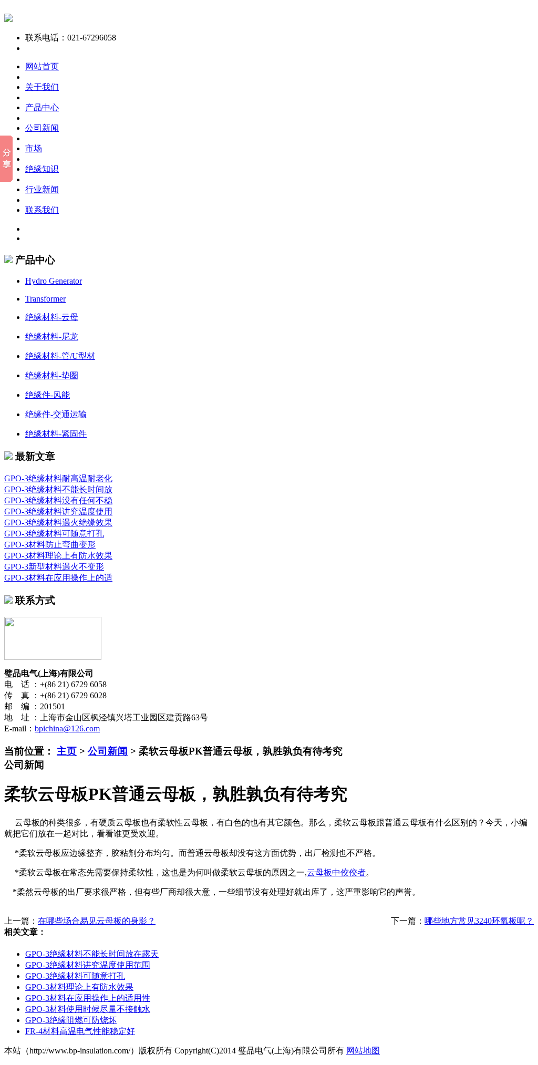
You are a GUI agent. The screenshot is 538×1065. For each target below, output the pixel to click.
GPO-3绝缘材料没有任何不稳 (58, 500)
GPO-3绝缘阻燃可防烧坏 (71, 1020)
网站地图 (363, 1050)
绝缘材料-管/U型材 (60, 355)
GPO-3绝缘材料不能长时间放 (58, 489)
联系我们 (42, 209)
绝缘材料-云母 (51, 317)
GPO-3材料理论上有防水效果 (58, 555)
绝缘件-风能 (47, 394)
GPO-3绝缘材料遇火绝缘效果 (58, 522)
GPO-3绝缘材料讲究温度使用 (58, 511)
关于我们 (42, 86)
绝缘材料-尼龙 (51, 336)
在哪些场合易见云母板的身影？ (97, 920)
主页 (67, 751)
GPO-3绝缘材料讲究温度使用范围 (87, 964)
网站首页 (42, 66)
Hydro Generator (53, 280)
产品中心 (42, 107)
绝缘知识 (42, 168)
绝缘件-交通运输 (56, 414)
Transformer (45, 298)
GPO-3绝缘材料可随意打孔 (54, 533)
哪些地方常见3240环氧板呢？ (479, 920)
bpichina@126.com (67, 728)
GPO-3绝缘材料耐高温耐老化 (58, 478)
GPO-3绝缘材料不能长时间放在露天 (92, 953)
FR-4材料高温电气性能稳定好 (80, 1031)
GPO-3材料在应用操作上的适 (58, 577)
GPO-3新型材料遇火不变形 (54, 566)
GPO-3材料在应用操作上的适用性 (87, 998)
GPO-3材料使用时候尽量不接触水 (87, 1009)
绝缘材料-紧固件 (56, 433)
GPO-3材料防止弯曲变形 (50, 544)
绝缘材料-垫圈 (51, 375)
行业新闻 (42, 189)
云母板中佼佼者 (336, 872)
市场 (33, 148)
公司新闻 (42, 127)
